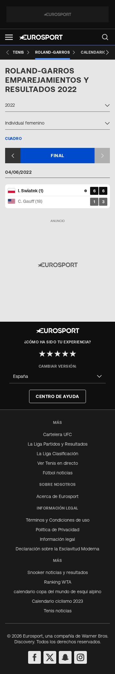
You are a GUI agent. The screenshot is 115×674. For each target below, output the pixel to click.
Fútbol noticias (58, 472)
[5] (73, 353)
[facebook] (34, 657)
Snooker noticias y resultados (57, 572)
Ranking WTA (57, 582)
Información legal (57, 539)
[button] (9, 37)
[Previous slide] (7, 52)
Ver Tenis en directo (57, 463)
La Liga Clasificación (57, 453)
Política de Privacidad (57, 529)
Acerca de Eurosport (57, 496)
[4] (65, 353)
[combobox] (57, 106)
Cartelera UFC (57, 434)
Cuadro (13, 138)
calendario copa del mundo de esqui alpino (57, 591)
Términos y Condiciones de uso (57, 520)
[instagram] (80, 657)
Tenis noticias (58, 610)
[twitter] (49, 657)
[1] (42, 353)
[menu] (105, 37)
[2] (50, 353)
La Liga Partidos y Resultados (58, 444)
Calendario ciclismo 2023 (57, 601)
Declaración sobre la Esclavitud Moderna (57, 548)
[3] (57, 353)
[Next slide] (107, 52)
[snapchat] (65, 657)
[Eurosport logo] (41, 37)
